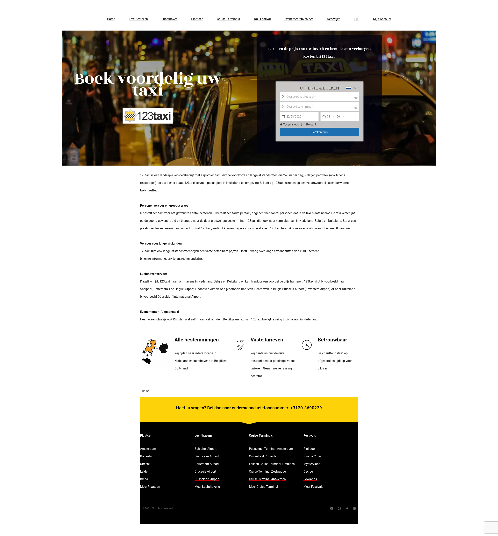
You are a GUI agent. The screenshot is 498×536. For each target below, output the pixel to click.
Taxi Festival (262, 19)
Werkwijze (333, 19)
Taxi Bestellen (138, 19)
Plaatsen (197, 19)
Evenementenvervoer (298, 19)
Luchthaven (169, 19)
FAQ (356, 19)
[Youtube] (331, 508)
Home (111, 19)
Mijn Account (382, 19)
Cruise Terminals (228, 19)
